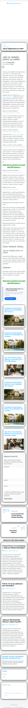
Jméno (6, 480)
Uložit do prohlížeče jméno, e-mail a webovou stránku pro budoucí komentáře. (14, 493)
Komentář (7, 466)
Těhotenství (6, 46)
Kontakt (4, 674)
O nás (4, 676)
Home (4, 45)
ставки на (8, 707)
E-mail (6, 486)
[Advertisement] (14, 20)
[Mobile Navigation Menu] (14, 37)
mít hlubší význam (16, 134)
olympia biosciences (20, 707)
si (8, 77)
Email (6, 695)
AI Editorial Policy (14, 704)
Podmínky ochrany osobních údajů (14, 693)
